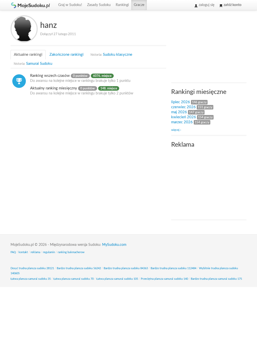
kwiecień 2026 (183, 117)
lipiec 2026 (180, 102)
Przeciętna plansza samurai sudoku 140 (164, 278)
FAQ (13, 252)
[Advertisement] (208, 46)
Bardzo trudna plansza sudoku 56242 (79, 268)
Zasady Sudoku (99, 5)
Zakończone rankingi (66, 54)
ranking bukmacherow (71, 252)
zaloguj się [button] (206, 5)
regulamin (49, 252)
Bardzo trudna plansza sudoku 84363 (126, 268)
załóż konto (232, 5)
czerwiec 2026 (183, 107)
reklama (35, 252)
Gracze (139, 5)
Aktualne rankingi (28, 54)
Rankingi (122, 5)
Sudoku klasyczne (111, 54)
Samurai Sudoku (33, 64)
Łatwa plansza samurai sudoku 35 (31, 278)
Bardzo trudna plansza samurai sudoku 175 (216, 278)
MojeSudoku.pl (31, 5)
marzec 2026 (182, 122)
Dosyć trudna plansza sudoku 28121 (32, 268)
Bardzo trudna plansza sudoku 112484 (173, 268)
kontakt (23, 252)
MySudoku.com (114, 245)
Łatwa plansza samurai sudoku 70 (73, 278)
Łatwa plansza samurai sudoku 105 (117, 278)
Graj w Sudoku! (70, 5)
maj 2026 (179, 112)
